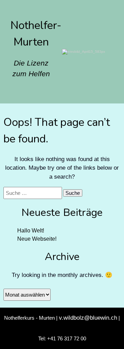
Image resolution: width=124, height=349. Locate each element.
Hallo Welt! (30, 230)
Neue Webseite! (36, 239)
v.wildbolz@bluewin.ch (88, 318)
